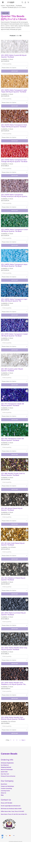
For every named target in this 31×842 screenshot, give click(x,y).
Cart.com (20, 841)
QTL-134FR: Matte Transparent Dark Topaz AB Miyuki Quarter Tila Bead (14, 126)
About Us (3, 793)
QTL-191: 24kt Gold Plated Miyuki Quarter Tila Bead (13, 544)
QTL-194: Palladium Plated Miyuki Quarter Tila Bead (13, 579)
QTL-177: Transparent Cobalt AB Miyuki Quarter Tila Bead (12, 404)
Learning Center (5, 790)
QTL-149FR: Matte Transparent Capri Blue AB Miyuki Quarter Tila (14, 300)
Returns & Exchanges (7, 769)
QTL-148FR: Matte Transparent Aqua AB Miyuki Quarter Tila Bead (14, 265)
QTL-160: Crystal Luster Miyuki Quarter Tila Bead (12, 370)
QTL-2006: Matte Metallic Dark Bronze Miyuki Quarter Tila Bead (13, 718)
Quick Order (4, 771)
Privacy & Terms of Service (8, 776)
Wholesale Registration (7, 763)
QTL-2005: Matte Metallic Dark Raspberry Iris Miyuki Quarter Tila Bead (13, 683)
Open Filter (5, 13)
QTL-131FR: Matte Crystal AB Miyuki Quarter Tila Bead (13, 56)
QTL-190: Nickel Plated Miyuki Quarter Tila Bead (11, 509)
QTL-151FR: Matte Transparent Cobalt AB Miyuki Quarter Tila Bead (14, 335)
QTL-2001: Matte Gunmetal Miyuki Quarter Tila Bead (13, 613)
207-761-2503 (8, 803)
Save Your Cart (5, 774)
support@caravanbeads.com (12, 805)
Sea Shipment (5, 765)
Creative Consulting (6, 788)
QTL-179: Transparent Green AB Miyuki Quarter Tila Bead (12, 439)
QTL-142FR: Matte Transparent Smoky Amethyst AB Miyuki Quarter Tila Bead (14, 195)
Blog (2, 795)
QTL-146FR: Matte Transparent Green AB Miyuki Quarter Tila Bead (14, 230)
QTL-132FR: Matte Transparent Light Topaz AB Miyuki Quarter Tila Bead (14, 91)
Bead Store (4, 784)
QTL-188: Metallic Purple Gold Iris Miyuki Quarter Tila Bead (13, 474)
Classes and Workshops (7, 786)
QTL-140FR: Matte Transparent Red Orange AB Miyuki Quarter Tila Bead (14, 160)
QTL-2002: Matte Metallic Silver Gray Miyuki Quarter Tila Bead (14, 648)
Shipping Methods (6, 767)
